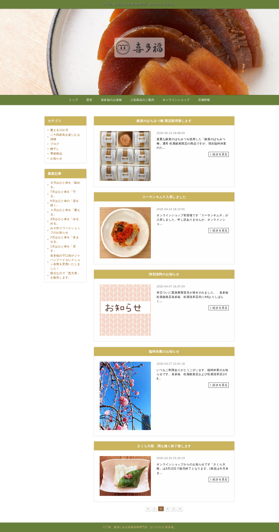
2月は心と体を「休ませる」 (64, 239)
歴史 (89, 99)
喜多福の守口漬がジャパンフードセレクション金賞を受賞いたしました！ (65, 262)
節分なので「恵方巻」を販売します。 (65, 275)
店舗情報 (204, 99)
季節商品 (56, 153)
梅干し (54, 148)
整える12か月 (59, 130)
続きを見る (220, 154)
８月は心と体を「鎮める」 (65, 185)
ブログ (54, 143)
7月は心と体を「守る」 (63, 194)
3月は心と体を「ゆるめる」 (64, 221)
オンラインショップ (176, 99)
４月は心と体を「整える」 (65, 212)
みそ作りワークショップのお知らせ (65, 230)
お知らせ (56, 158)
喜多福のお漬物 (111, 99)
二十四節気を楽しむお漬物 (65, 137)
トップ (73, 99)
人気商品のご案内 (142, 99)
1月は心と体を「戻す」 (63, 248)
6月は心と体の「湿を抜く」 (64, 203)
